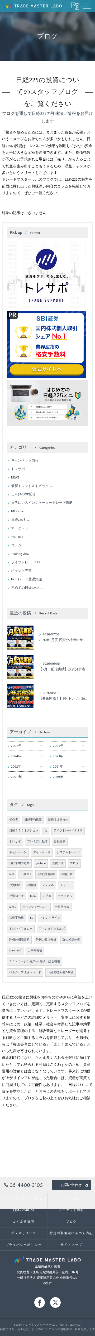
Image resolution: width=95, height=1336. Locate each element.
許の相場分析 (71, 939)
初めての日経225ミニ (27, 588)
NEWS (15, 477)
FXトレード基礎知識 (26, 579)
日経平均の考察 (19, 863)
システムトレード (68, 852)
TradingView (20, 554)
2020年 (16, 777)
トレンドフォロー (20, 928)
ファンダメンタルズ (52, 928)
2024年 (16, 756)
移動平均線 (16, 917)
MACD (12, 907)
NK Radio (17, 511)
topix (33, 896)
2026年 (16, 746)
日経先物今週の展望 (61, 972)
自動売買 (59, 841)
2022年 (16, 766)
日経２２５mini (58, 819)
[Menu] (87, 6)
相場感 (31, 885)
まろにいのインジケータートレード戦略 (42, 503)
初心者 (13, 819)
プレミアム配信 (37, 841)
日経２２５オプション (23, 830)
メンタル (48, 885)
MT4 (11, 874)
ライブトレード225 (25, 562)
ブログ (74, 863)
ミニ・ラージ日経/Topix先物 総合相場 (34, 961)
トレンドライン (50, 917)
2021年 (58, 766)
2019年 (58, 777)
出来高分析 (35, 950)
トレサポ (18, 469)
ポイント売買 (21, 571)
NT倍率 (46, 896)
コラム (16, 545)
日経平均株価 (33, 819)
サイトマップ (71, 1244)
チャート (66, 885)
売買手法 (58, 863)
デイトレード (41, 852)
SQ (46, 830)
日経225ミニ (20, 520)
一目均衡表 (62, 907)
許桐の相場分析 (19, 939)
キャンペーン (18, 852)
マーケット (19, 528)
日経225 (26, 874)
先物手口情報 (46, 874)
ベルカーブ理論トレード (25, 972)
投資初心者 (16, 896)
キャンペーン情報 (25, 460)
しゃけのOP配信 (23, 494)
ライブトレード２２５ (68, 830)
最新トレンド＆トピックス (31, 486)
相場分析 (67, 874)
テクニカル (65, 896)
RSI (32, 917)
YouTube (17, 537)
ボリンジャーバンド (35, 907)
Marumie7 (15, 950)
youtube (41, 863)
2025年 (58, 746)
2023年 (58, 756)
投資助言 (15, 885)
